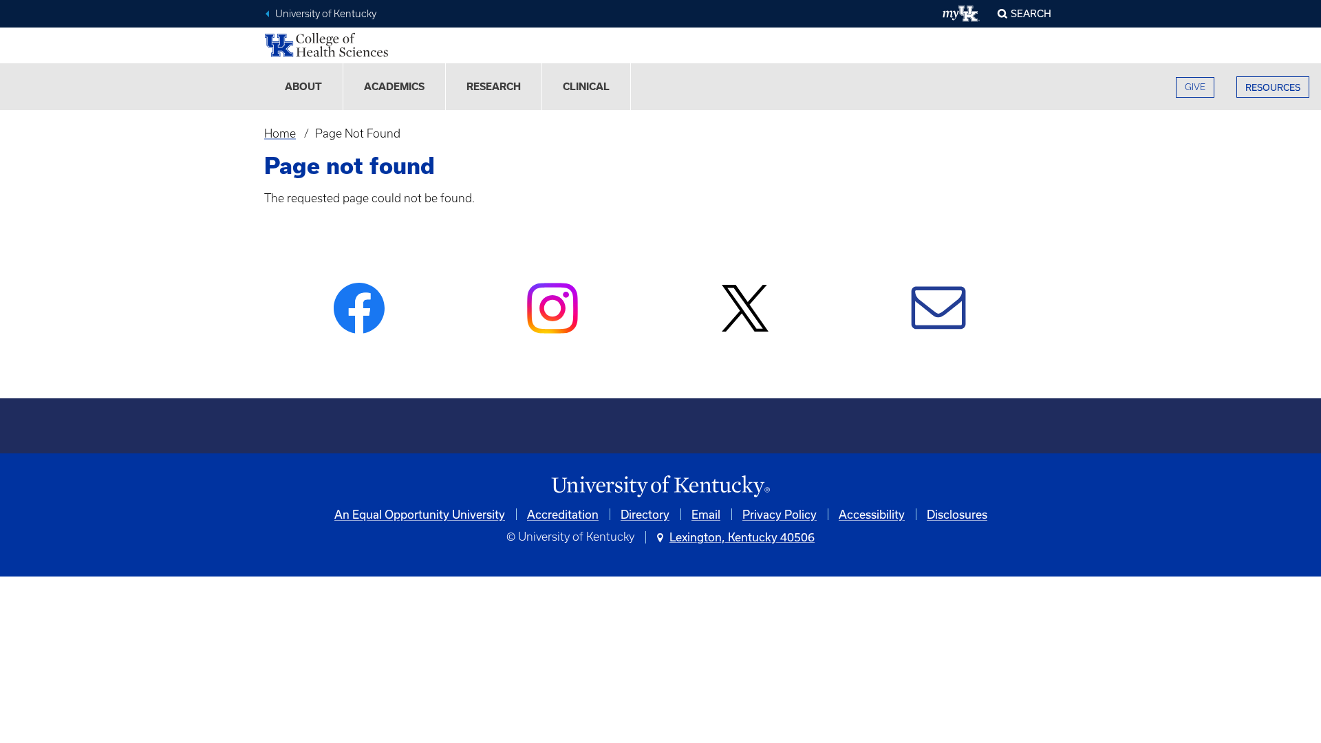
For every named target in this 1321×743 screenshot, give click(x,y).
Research (493, 86)
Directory (645, 514)
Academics (394, 86)
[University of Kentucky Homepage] (660, 486)
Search (1031, 13)
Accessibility (872, 514)
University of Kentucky (325, 13)
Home (280, 133)
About (303, 86)
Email (705, 514)
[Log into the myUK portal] (961, 14)
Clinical (586, 86)
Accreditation (563, 514)
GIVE (1195, 87)
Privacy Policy (779, 514)
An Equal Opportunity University (419, 514)
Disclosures (957, 514)
